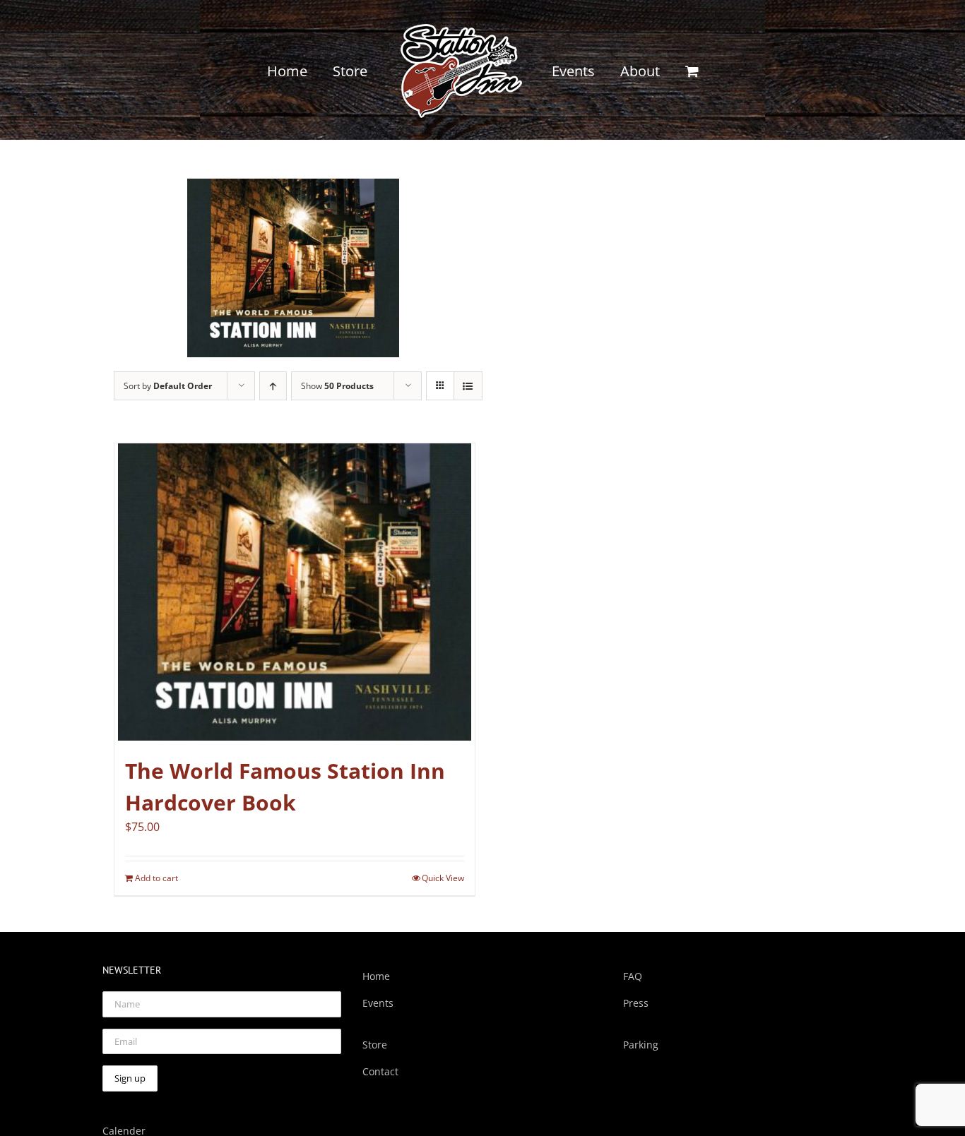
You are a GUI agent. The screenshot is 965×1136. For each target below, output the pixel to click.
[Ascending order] (273, 385)
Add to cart (156, 878)
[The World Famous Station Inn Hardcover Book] (294, 592)
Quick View (443, 878)
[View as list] (468, 386)
